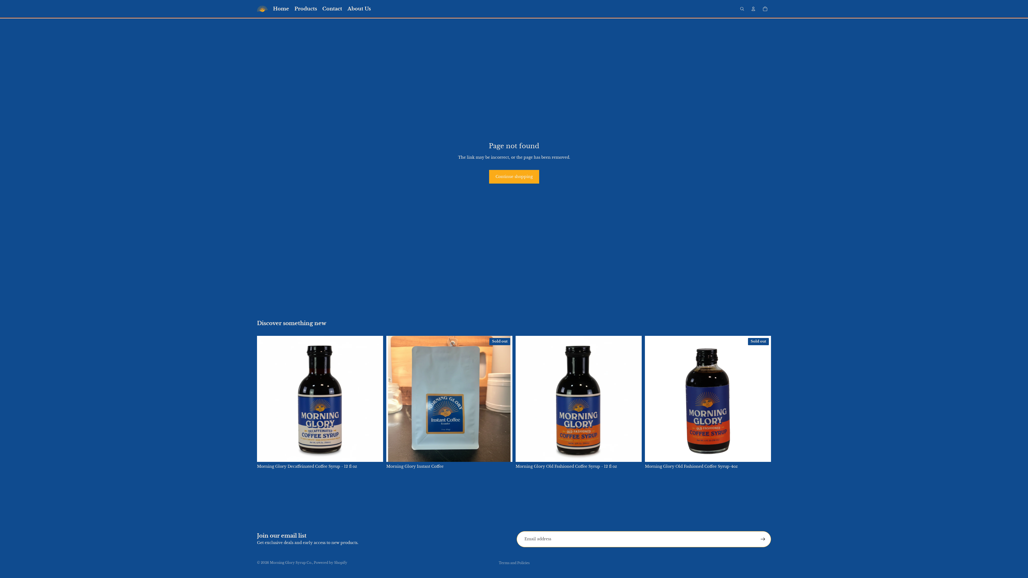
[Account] (753, 9)
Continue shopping (514, 176)
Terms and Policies (514, 563)
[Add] (375, 454)
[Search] (742, 9)
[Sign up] (763, 539)
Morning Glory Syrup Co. (291, 563)
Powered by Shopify (330, 563)
